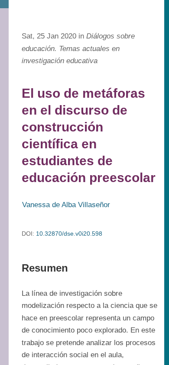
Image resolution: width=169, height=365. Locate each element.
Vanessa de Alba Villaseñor (66, 205)
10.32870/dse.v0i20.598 (69, 233)
